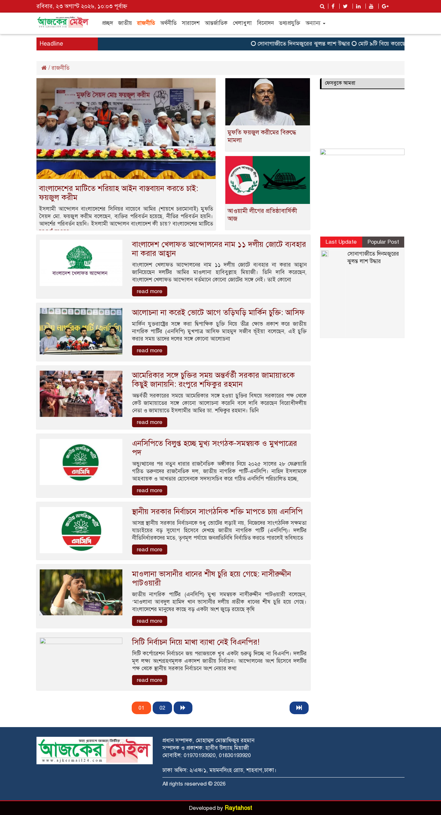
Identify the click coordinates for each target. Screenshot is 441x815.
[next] (183, 708)
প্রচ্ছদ (107, 23)
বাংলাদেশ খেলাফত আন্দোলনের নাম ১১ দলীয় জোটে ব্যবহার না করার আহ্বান (219, 248)
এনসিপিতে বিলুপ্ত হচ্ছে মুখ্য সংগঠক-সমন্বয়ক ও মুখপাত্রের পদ (214, 448)
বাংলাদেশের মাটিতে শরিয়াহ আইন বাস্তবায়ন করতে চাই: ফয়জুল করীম (118, 193)
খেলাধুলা (242, 23)
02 (162, 707)
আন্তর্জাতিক (216, 23)
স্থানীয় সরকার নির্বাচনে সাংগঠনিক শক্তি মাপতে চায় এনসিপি (217, 511)
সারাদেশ (191, 23)
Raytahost (238, 807)
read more (149, 291)
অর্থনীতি (168, 23)
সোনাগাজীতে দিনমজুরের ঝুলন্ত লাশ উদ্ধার (293, 43)
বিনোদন (265, 23)
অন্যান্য (313, 23)
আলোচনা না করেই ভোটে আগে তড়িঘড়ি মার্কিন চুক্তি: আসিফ (218, 312)
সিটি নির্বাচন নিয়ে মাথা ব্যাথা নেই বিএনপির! (196, 642)
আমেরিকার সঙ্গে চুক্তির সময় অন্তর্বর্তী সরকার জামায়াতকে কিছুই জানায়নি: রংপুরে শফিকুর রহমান (213, 379)
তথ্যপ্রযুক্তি (289, 23)
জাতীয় (125, 23)
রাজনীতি (146, 23)
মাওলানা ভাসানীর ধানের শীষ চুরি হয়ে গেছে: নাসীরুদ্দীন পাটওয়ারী (211, 578)
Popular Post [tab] (383, 241)
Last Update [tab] (341, 241)
